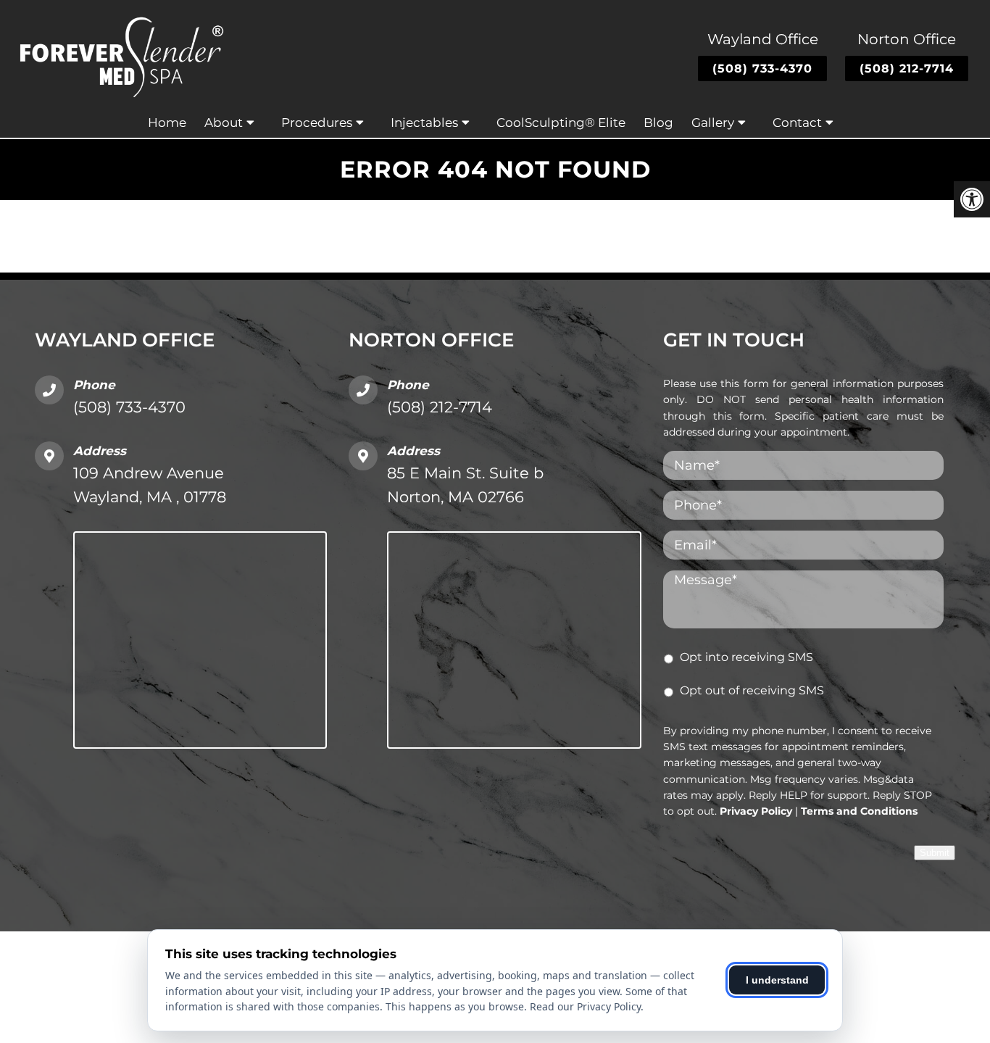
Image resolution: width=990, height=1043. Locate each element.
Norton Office (906, 39)
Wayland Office (762, 39)
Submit (934, 852)
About (223, 122)
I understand (777, 980)
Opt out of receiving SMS (752, 690)
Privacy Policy (756, 811)
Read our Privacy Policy (585, 1006)
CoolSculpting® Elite (560, 122)
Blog (658, 122)
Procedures (316, 122)
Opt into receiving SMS (746, 657)
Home (167, 122)
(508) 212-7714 (907, 68)
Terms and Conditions (859, 811)
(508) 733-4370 (762, 68)
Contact (797, 122)
